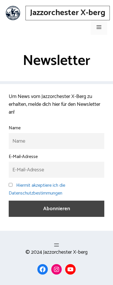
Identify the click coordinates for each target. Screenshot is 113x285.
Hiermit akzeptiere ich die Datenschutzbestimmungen (37, 189)
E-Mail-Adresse (23, 157)
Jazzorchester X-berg (67, 12)
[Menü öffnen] (56, 245)
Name (15, 128)
